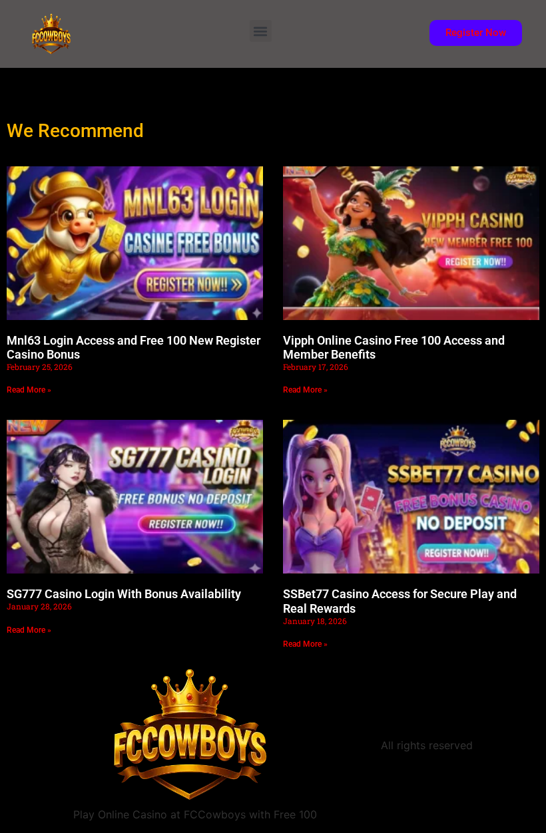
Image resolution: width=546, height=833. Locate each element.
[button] (261, 31)
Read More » (29, 390)
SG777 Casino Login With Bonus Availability (124, 594)
